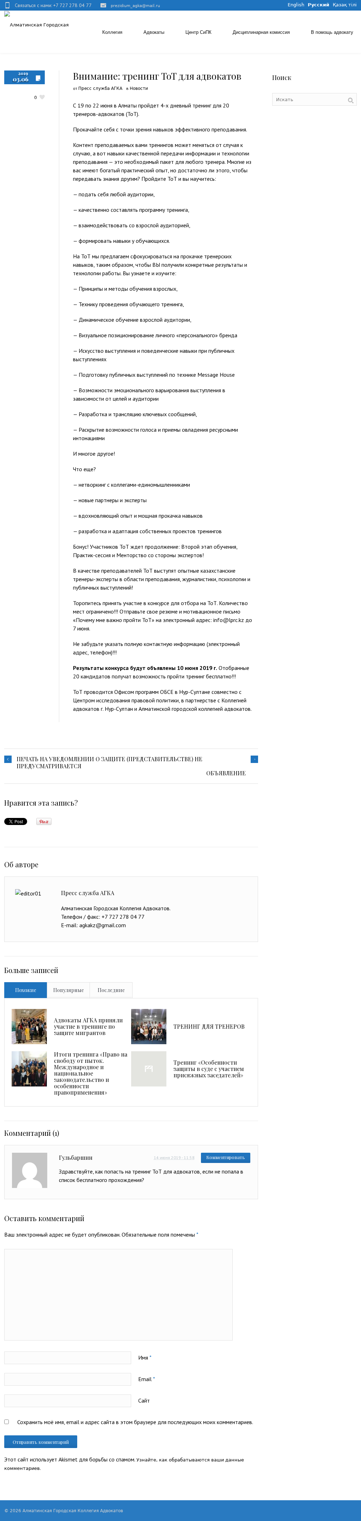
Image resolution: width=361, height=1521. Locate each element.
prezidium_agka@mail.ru (135, 6)
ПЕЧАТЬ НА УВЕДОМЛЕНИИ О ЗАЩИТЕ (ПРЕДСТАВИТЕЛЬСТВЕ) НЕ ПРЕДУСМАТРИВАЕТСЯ (109, 763)
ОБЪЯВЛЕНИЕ (226, 773)
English (296, 4)
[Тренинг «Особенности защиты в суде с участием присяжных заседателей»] (148, 1068)
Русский (318, 4)
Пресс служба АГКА (100, 88)
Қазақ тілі (345, 4)
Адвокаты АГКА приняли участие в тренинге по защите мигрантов (88, 1026)
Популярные (68, 990)
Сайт (144, 1400)
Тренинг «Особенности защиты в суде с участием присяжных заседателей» (208, 1069)
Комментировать (225, 1157)
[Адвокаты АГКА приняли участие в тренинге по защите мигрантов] (29, 1026)
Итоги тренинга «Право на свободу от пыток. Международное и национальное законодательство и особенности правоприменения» (90, 1073)
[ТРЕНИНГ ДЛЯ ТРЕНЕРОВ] (148, 1026)
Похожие (25, 990)
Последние (111, 990)
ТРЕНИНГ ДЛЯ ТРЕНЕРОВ (209, 1026)
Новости (139, 88)
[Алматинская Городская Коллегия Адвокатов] (38, 25)
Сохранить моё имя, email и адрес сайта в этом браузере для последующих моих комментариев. (135, 1421)
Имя (145, 1357)
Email (146, 1379)
